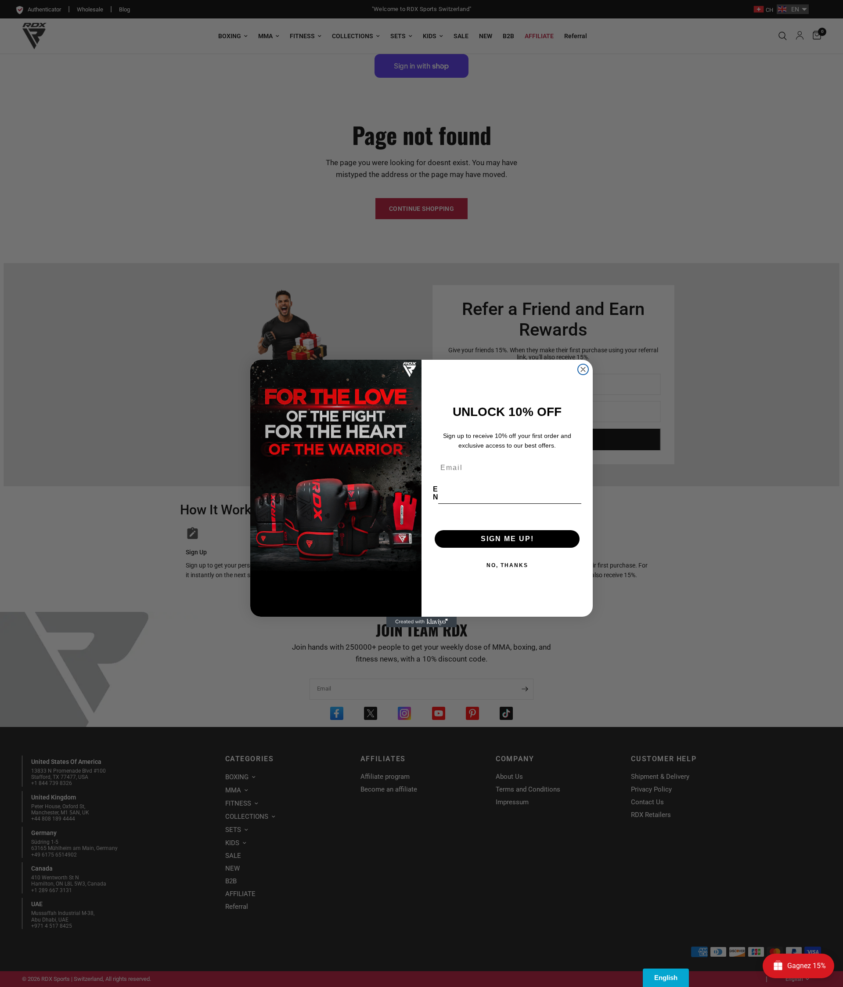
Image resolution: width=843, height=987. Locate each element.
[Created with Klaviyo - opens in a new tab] (421, 622)
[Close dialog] (583, 369)
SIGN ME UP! (507, 538)
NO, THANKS (507, 565)
